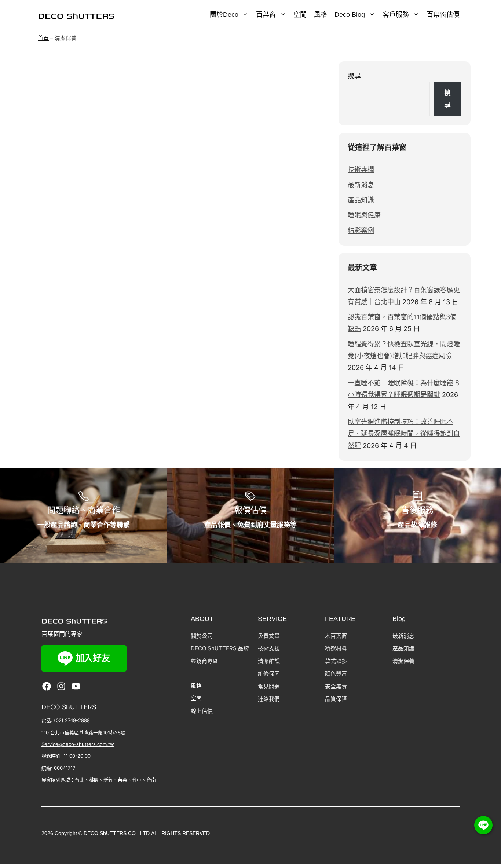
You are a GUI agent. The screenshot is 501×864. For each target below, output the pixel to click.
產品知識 (361, 200)
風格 (320, 14)
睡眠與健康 (364, 215)
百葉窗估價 (443, 14)
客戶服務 (396, 14)
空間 (300, 14)
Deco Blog (349, 14)
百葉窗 (266, 14)
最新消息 (361, 185)
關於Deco (224, 14)
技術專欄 (361, 169)
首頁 (43, 37)
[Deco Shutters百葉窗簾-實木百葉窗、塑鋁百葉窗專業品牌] (76, 15)
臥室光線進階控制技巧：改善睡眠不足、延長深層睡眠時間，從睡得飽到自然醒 (404, 433)
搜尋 (354, 76)
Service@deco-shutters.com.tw (77, 744)
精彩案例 (361, 230)
